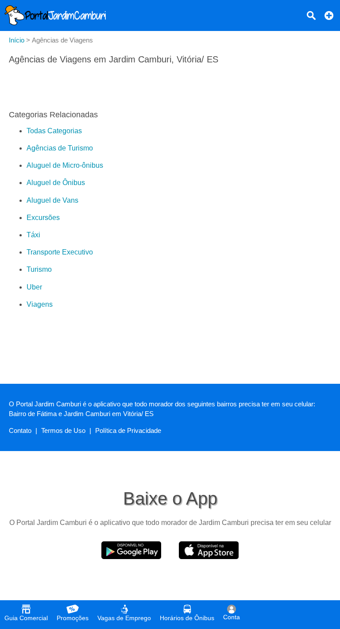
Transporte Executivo (60, 252)
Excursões (43, 217)
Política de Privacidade (128, 430)
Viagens (40, 304)
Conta (231, 617)
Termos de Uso (63, 430)
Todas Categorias (54, 131)
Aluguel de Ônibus (56, 182)
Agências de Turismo (60, 148)
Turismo (39, 269)
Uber (34, 287)
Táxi (33, 235)
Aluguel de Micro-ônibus (65, 165)
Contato (20, 430)
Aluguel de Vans (52, 200)
